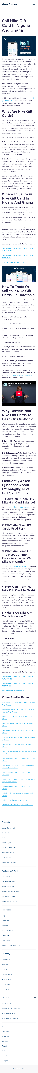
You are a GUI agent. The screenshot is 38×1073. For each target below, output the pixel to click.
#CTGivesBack (7, 979)
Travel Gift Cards (8, 877)
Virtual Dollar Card (8, 828)
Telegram (5, 1061)
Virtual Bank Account (9, 862)
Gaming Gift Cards (8, 896)
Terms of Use (6, 984)
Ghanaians (6, 920)
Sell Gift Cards (7, 838)
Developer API (7, 935)
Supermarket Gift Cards (10, 891)
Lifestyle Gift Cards (8, 882)
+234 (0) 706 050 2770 (10, 1018)
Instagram (5, 1041)
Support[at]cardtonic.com (11, 1008)
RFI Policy (5, 989)
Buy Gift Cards (7, 833)
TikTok (4, 1051)
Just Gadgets (6, 843)
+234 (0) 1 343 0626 (9, 1013)
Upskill (4, 969)
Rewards (5, 925)
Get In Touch (6, 1003)
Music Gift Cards (8, 886)
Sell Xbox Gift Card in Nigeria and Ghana (17, 805)
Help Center (6, 940)
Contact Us (6, 959)
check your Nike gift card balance (17, 507)
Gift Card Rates (7, 930)
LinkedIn (5, 1056)
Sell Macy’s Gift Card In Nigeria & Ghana (17, 800)
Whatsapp (5, 1036)
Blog (3, 916)
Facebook (5, 1031)
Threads (5, 1046)
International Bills (8, 852)
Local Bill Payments (9, 848)
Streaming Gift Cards (9, 901)
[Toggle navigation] (32, 4)
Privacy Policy (7, 974)
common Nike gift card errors (18, 566)
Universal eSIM (7, 857)
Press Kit (5, 964)
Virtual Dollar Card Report (11, 945)
